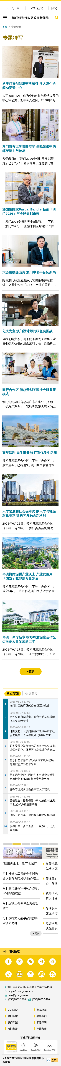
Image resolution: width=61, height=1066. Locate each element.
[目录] (4, 17)
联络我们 (42, 1016)
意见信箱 (42, 1009)
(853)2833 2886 (17, 999)
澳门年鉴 (13, 1022)
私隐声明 (42, 1022)
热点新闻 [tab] (13, 693)
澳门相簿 (13, 1028)
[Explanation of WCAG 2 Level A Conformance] (52, 1060)
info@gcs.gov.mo (18, 995)
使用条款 (42, 1028)
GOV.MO (13, 1009)
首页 (4, 27)
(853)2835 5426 (41, 999)
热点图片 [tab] (31, 693)
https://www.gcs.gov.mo (21, 991)
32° (40, 8)
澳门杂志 (13, 1016)
